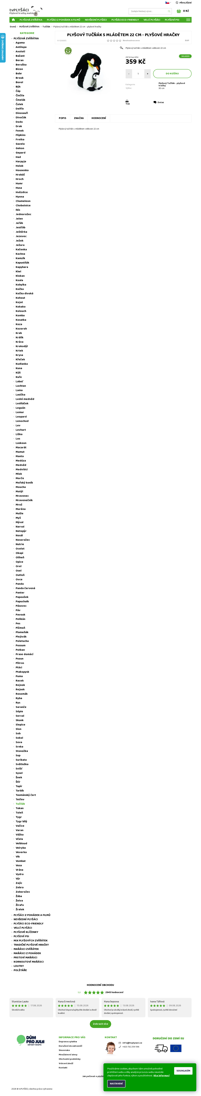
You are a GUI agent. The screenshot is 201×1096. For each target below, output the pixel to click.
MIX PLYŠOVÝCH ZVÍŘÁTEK (31, 940)
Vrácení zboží (66, 1063)
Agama (20, 43)
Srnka (19, 746)
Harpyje (21, 161)
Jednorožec (23, 214)
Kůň (18, 373)
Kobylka (21, 285)
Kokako (21, 307)
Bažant (20, 56)
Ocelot (20, 549)
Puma (19, 676)
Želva (19, 900)
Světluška (22, 764)
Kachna (20, 254)
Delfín (20, 109)
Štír (18, 782)
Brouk (20, 78)
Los (18, 439)
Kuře (19, 377)
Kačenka (21, 249)
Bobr (19, 73)
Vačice (20, 826)
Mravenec (22, 496)
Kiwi (18, 271)
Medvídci (22, 469)
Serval (20, 716)
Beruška (21, 65)
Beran (20, 60)
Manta (20, 456)
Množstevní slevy (68, 1054)
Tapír (19, 786)
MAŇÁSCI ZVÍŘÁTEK (26, 949)
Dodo (19, 122)
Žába (19, 896)
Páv (18, 610)
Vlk (18, 856)
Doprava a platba (68, 1041)
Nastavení (116, 1084)
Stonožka (22, 751)
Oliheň (20, 557)
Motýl (19, 491)
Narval (20, 527)
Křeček (20, 359)
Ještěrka (21, 232)
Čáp (18, 91)
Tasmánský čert (26, 795)
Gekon (20, 148)
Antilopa (21, 47)
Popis (62, 118)
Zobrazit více (100, 1024)
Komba (20, 315)
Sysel (19, 773)
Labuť (19, 381)
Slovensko (64, 1050)
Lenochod (22, 421)
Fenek (20, 131)
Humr (19, 183)
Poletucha (22, 641)
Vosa (19, 865)
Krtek (19, 351)
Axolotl (20, 51)
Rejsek (20, 689)
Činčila (20, 95)
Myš (18, 518)
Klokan (20, 276)
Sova (19, 742)
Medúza (21, 461)
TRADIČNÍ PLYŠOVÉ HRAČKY (31, 944)
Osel (19, 571)
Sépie (19, 711)
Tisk (128, 104)
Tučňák (20, 804)
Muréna (21, 509)
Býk (18, 87)
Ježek (19, 241)
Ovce (19, 579)
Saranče (21, 707)
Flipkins (20, 135)
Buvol (19, 82)
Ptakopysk (22, 672)
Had (18, 157)
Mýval (19, 522)
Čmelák (20, 100)
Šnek (19, 777)
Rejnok (20, 685)
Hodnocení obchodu (100, 985)
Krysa (19, 355)
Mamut (20, 452)
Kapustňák (22, 263)
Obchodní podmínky (70, 1059)
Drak (19, 126)
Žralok (20, 909)
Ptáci (19, 667)
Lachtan (21, 386)
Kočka (20, 289)
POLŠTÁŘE (20, 970)
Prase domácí (24, 654)
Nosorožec (23, 540)
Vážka (20, 834)
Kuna (19, 368)
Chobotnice (23, 205)
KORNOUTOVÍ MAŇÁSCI (29, 961)
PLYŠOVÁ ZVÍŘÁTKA (31, 20)
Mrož (19, 505)
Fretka (20, 139)
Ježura (20, 245)
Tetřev (20, 799)
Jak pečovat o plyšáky (94, 1076)
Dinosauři (22, 113)
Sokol (19, 738)
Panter (20, 593)
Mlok (19, 474)
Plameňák (22, 632)
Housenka (22, 170)
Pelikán (20, 619)
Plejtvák (21, 637)
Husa (19, 188)
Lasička (20, 395)
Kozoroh (21, 329)
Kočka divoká (24, 293)
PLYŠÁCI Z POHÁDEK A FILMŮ (63, 20)
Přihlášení (185, 3)
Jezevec (21, 236)
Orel (19, 566)
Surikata (21, 760)
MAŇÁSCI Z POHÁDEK (27, 953)
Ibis (18, 210)
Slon (18, 729)
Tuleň (19, 812)
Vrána (19, 870)
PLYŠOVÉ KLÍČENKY (26, 932)
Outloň (20, 575)
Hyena (20, 197)
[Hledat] (169, 11)
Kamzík (20, 258)
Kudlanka (22, 364)
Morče (20, 478)
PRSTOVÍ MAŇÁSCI (25, 957)
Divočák (21, 117)
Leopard (21, 417)
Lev (18, 425)
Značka (79, 118)
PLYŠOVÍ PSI (172, 20)
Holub (19, 166)
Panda (20, 584)
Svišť (19, 768)
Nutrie (20, 544)
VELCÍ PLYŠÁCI (152, 20)
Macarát (21, 447)
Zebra (20, 887)
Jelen (19, 219)
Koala (19, 280)
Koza (19, 324)
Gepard (20, 153)
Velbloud (21, 843)
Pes (18, 623)
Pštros (20, 663)
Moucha (21, 487)
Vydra (20, 874)
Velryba (21, 848)
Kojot (19, 302)
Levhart (21, 430)
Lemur (20, 412)
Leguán (20, 408)
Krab (19, 333)
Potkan (20, 650)
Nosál (19, 535)
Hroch (20, 179)
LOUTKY (19, 966)
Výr (18, 878)
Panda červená (25, 588)
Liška (19, 434)
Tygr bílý (21, 821)
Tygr (19, 817)
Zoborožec (23, 892)
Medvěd (21, 465)
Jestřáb (20, 227)
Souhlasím (183, 1071)
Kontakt (63, 1067)
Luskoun (21, 443)
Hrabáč (20, 175)
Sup (18, 755)
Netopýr (21, 531)
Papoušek (22, 597)
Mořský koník (24, 483)
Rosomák (22, 694)
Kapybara (22, 267)
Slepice (20, 724)
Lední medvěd (25, 399)
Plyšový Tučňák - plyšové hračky (172, 84)
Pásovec (21, 606)
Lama (19, 390)
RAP (187, 40)
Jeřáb (19, 223)
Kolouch (21, 311)
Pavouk (20, 615)
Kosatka (21, 320)
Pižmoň (20, 628)
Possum (20, 645)
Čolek (19, 104)
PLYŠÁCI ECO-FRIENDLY (125, 20)
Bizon (19, 69)
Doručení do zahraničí (70, 1046)
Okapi (19, 553)
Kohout (20, 298)
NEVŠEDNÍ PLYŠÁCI (96, 20)
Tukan (20, 808)
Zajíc (19, 883)
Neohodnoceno (131, 40)
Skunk (20, 720)
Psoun (19, 659)
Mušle (19, 513)
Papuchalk (22, 601)
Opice (19, 562)
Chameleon (23, 201)
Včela (19, 839)
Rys (18, 702)
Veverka (21, 852)
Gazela (20, 144)
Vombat (21, 861)
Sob (18, 733)
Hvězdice (22, 192)
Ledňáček (22, 403)
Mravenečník (24, 500)
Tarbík (20, 790)
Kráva (19, 342)
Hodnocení (99, 118)
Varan (19, 830)
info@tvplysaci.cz (132, 1042)
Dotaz (161, 102)
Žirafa (20, 905)
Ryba (19, 698)
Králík (19, 337)
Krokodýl (22, 346)
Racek (20, 680)
